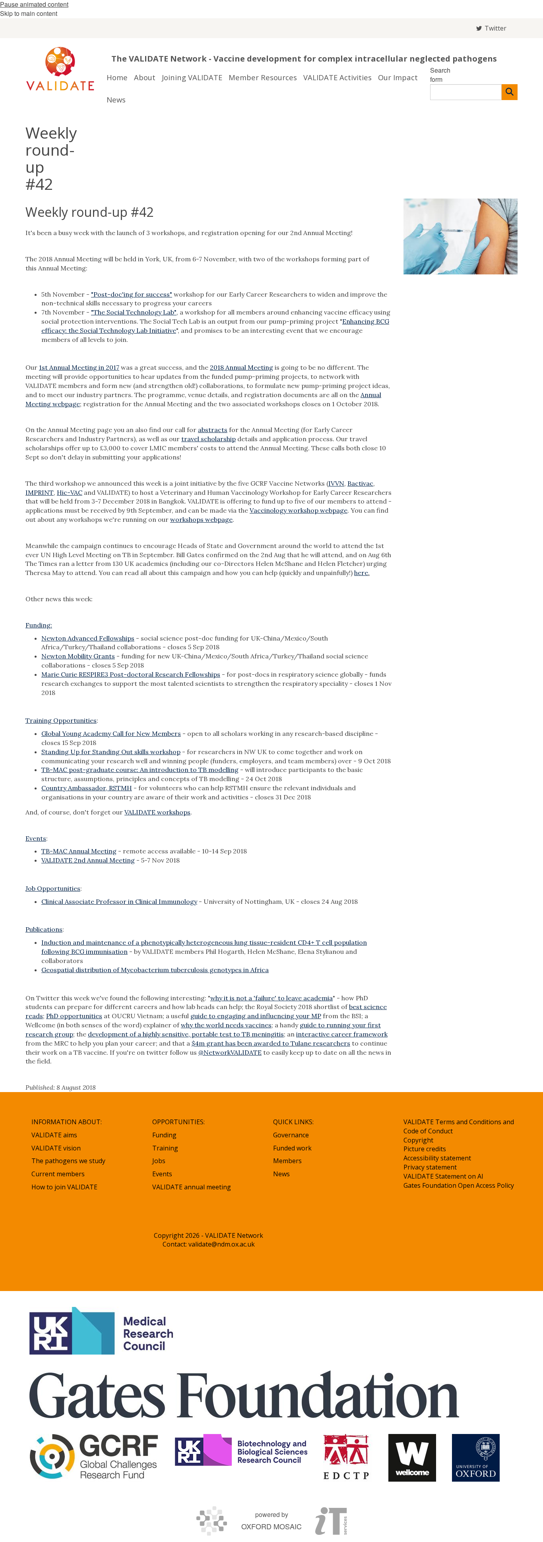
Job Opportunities (52, 888)
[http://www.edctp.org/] (347, 1458)
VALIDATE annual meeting (191, 1187)
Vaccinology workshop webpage (298, 510)
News (281, 1174)
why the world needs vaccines (226, 1025)
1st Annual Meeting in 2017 (79, 367)
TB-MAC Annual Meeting (78, 851)
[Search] (510, 92)
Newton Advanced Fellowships (87, 638)
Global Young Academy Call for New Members (111, 733)
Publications (43, 929)
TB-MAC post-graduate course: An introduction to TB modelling (140, 770)
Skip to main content (28, 13)
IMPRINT (39, 492)
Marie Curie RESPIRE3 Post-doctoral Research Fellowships (130, 674)
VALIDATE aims (54, 1135)
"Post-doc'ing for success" (131, 294)
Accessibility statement (437, 1158)
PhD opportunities (74, 1016)
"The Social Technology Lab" (133, 312)
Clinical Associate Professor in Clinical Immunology (119, 901)
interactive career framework (342, 1034)
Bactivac (360, 483)
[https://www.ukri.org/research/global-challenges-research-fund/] (94, 1458)
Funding (164, 1135)
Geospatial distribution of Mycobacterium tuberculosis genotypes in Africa (155, 970)
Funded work (292, 1148)
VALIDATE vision (56, 1148)
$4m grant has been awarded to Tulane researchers (271, 1043)
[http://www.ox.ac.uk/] (476, 1458)
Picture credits (424, 1148)
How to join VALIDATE (64, 1187)
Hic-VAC (69, 492)
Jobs (158, 1160)
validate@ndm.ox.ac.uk (221, 1244)
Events (35, 838)
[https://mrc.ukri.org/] (102, 1331)
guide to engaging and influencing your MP (255, 1016)
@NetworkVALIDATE (230, 1052)
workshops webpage (201, 519)
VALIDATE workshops (157, 812)
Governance (291, 1135)
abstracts (212, 430)
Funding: (38, 625)
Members (287, 1160)
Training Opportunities (61, 720)
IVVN (336, 483)
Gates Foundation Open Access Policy (458, 1185)
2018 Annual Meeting (241, 367)
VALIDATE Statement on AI (443, 1176)
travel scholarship (208, 439)
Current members (58, 1174)
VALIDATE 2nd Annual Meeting (88, 860)
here (361, 573)
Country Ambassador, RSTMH (86, 788)
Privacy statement (430, 1167)
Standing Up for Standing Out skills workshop (110, 752)
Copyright (418, 1140)
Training (165, 1148)
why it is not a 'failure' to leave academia (271, 998)
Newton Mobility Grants (78, 656)
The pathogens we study (68, 1160)
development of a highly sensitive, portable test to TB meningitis (186, 1034)
